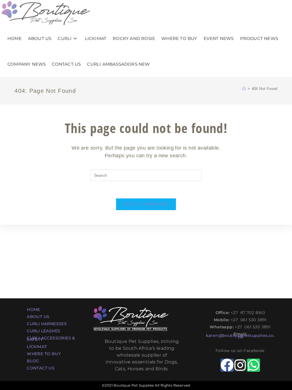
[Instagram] (240, 365)
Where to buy (44, 353)
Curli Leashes (43, 330)
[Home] (244, 89)
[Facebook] (227, 365)
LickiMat (37, 346)
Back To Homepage (146, 204)
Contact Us (40, 368)
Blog (33, 360)
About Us (38, 316)
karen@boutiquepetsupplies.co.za (240, 336)
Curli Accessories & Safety (51, 338)
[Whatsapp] (253, 365)
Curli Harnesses (47, 323)
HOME (33, 309)
